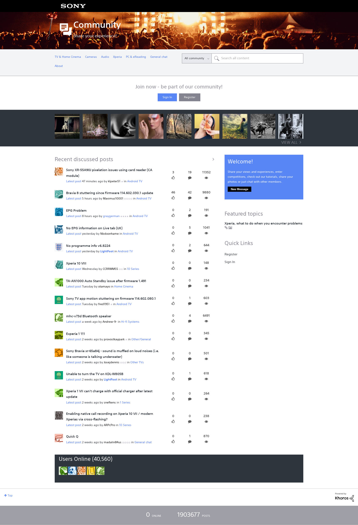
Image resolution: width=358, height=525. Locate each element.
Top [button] (10, 495)
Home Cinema (123, 286)
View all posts (135, 159)
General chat (143, 442)
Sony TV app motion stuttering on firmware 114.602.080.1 (111, 299)
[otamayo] (59, 282)
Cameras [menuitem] (91, 57)
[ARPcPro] (59, 415)
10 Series (133, 269)
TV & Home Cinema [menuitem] (68, 57)
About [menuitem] (59, 66)
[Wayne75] (59, 317)
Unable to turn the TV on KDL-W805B (94, 374)
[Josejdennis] (59, 352)
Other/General (141, 339)
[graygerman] (59, 212)
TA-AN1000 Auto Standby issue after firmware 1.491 (106, 281)
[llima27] (59, 229)
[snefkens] (59, 393)
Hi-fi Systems (130, 321)
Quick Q (72, 436)
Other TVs (137, 362)
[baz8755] (59, 194)
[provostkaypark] (59, 335)
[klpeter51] (59, 172)
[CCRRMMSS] (59, 264)
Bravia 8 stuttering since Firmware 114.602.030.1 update (109, 193)
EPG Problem (76, 210)
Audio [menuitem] (105, 57)
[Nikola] (59, 375)
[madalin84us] (59, 438)
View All (289, 143)
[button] (67, 126)
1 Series (125, 402)
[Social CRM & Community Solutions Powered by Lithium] (344, 497)
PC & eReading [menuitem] (136, 57)
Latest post (73, 181)
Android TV (134, 181)
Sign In (167, 97)
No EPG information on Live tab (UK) (94, 228)
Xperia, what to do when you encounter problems (263, 223)
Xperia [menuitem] (117, 57)
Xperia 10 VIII (76, 263)
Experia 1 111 (75, 334)
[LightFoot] (59, 247)
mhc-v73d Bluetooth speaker (88, 316)
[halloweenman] (59, 300)
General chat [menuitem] (158, 57)
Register (189, 97)
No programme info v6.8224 (88, 246)
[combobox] (257, 58)
